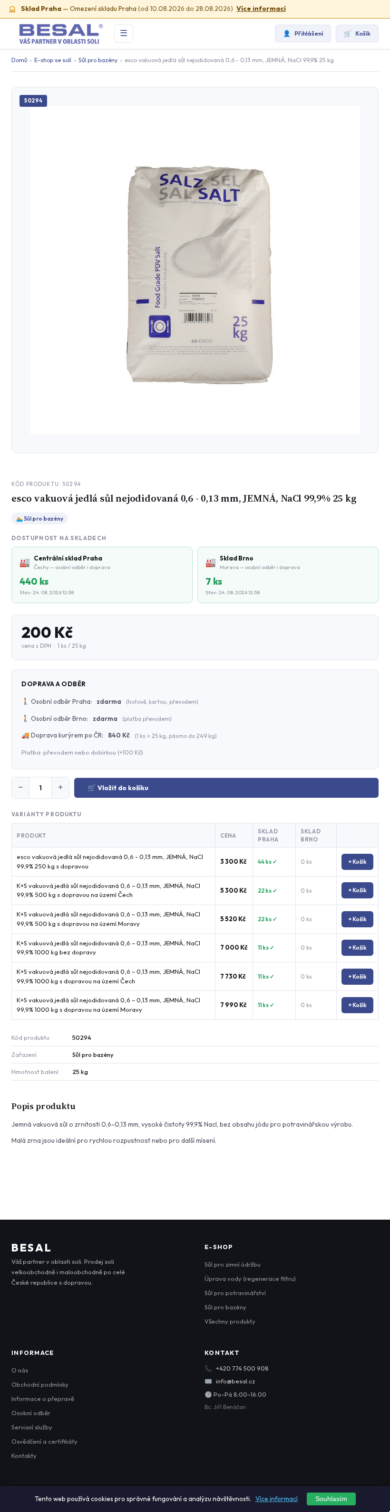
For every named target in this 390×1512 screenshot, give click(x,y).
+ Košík (357, 861)
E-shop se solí (52, 60)
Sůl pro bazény (97, 60)
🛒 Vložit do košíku (118, 788)
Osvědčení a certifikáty (44, 1441)
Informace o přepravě (42, 1398)
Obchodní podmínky (39, 1384)
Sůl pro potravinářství (235, 1293)
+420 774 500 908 (242, 1368)
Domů (19, 60)
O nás (19, 1370)
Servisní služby (31, 1427)
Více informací (261, 8)
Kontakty (24, 1455)
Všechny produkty (230, 1321)
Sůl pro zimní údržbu (233, 1264)
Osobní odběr (30, 1413)
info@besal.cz (235, 1381)
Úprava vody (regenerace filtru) (250, 1278)
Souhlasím (331, 1499)
